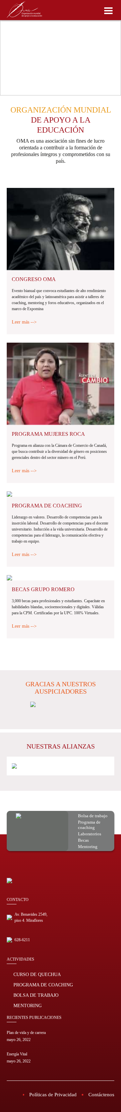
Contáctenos (101, 1094)
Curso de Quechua (37, 974)
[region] (60, 47)
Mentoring (27, 1005)
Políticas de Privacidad (53, 1094)
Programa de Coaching (43, 984)
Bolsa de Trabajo (35, 995)
